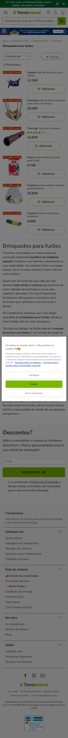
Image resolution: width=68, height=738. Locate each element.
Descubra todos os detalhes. (28, 362)
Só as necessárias (34, 393)
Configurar (34, 375)
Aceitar (34, 384)
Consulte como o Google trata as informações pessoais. (32, 364)
